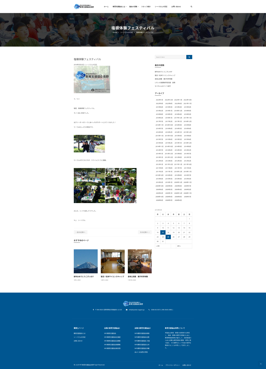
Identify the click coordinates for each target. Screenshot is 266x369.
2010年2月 (159, 182)
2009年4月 (178, 189)
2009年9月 (168, 186)
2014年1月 (159, 154)
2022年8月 (168, 103)
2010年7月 (187, 175)
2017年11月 (187, 118)
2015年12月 (187, 132)
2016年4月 (187, 128)
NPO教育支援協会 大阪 (142, 341)
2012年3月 (178, 161)
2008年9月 (168, 197)
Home (115, 32)
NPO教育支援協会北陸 (142, 337)
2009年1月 (168, 193)
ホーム (106, 6)
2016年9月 (178, 125)
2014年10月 (169, 146)
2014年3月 (178, 150)
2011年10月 (187, 164)
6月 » (179, 246)
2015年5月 (178, 139)
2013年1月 (159, 157)
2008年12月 (178, 193)
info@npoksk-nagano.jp (136, 310)
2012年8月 (178, 157)
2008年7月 (187, 197)
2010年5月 (168, 179)
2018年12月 (178, 111)
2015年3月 (159, 143)
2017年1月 (178, 121)
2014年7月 (159, 150)
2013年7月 (187, 154)
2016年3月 (159, 132)
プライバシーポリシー (172, 365)
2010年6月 (159, 179)
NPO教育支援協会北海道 (112, 337)
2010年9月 (168, 175)
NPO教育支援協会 (110, 333)
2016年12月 (187, 121)
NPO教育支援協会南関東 (112, 345)
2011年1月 (168, 172)
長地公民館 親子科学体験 (138, 276)
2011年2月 (159, 172)
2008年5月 (168, 200)
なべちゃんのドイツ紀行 (163, 86)
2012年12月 (169, 157)
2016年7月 (159, 128)
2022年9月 (159, 103)
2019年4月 (178, 107)
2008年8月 (178, 197)
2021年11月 (187, 103)
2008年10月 (159, 197)
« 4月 (157, 246)
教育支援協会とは (119, 6)
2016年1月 (178, 132)
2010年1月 (168, 182)
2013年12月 (169, 154)
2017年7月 (159, 121)
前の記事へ (81, 232)
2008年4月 (178, 200)
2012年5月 (159, 161)
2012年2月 (187, 161)
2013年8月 (178, 154)
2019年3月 (187, 107)
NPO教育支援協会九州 (142, 345)
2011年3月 (187, 168)
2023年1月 (159, 100)
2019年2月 (159, 111)
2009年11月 (187, 182)
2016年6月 (168, 128)
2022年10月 (187, 100)
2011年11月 (178, 164)
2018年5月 (168, 114)
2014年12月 (187, 143)
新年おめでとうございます (84, 276)
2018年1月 (168, 118)
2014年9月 (178, 146)
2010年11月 (187, 172)
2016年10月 (169, 125)
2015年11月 (159, 136)
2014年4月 (168, 150)
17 (163, 232)
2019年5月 (168, 107)
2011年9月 (159, 168)
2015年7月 (159, 139)
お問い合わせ (176, 6)
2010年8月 (178, 175)
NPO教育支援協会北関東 (112, 341)
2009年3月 (187, 189)
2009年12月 (178, 182)
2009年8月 (178, 186)
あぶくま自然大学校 (141, 352)
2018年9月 (187, 111)
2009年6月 (159, 189)
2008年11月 (187, 193)
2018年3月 (187, 114)
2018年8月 (159, 114)
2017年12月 (178, 118)
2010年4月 (178, 179)
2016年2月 (168, 132)
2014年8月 (187, 146)
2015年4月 (187, 139)
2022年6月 (178, 103)
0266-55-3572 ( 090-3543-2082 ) (162, 310)
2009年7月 (187, 186)
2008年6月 (159, 200)
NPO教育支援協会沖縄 (142, 348)
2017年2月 (168, 121)
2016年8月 (187, 125)
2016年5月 (178, 128)
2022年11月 (178, 100)
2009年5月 (168, 189)
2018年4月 (178, 114)
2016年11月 (159, 125)
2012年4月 (168, 161)
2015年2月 (168, 143)
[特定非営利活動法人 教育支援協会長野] (84, 6)
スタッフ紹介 (146, 6)
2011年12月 (169, 164)
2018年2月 (159, 118)
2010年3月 (187, 179)
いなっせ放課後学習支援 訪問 (165, 82)
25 (168, 237)
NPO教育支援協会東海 (142, 333)
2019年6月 (159, 107)
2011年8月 (168, 168)
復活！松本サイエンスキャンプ (112, 276)
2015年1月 (178, 143)
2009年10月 (159, 186)
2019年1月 (168, 111)
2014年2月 (187, 150)
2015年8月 (187, 136)
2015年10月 (169, 136)
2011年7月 (178, 168)
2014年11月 (159, 146)
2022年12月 (169, 100)
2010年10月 (159, 175)
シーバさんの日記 (161, 6)
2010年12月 (178, 172)
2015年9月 (178, 136)
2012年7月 (187, 157)
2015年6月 (168, 139)
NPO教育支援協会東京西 (112, 348)
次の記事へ (144, 232)
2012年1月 (159, 164)
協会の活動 (133, 6)
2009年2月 (159, 193)
